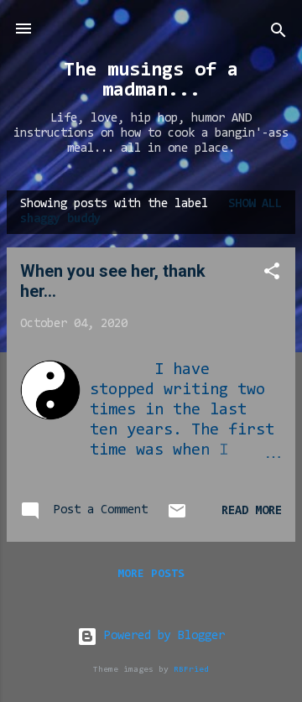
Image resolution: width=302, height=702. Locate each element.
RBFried (191, 669)
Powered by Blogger (161, 636)
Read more (251, 511)
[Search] (278, 34)
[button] (272, 275)
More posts (151, 574)
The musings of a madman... (151, 80)
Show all (255, 204)
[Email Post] (177, 518)
